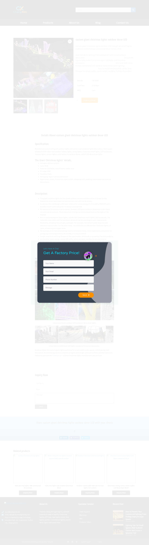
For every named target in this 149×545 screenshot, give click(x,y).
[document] (74, 272)
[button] (96, 256)
